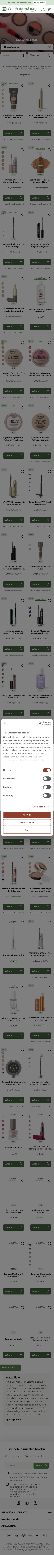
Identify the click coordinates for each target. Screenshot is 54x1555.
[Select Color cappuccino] (30, 1058)
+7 (3, 686)
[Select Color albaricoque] (3, 1116)
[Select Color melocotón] (3, 156)
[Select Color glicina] (30, 1260)
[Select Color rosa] (30, 351)
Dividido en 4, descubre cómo (20, 3)
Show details (39, 806)
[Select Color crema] (3, 287)
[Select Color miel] (3, 102)
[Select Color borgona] (30, 486)
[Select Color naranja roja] (3, 669)
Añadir (8, 133)
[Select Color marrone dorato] (30, 482)
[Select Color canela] (3, 89)
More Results (8, 1367)
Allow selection (27, 822)
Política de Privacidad (34, 1473)
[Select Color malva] (30, 355)
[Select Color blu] (30, 611)
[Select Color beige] (3, 98)
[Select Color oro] (3, 1060)
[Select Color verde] (3, 222)
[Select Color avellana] (3, 665)
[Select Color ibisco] (30, 1129)
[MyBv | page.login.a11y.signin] (43, 9)
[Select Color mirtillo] (30, 1133)
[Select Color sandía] (3, 1129)
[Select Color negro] (30, 474)
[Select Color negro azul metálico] (3, 231)
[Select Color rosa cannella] (3, 871)
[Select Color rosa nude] (3, 1121)
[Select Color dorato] (3, 85)
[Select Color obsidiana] (30, 1244)
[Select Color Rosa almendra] (3, 1064)
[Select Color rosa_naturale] (3, 863)
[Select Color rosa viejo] (3, 1068)
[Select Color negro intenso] (3, 214)
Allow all (27, 815)
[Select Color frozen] (3, 678)
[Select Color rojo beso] (3, 875)
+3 (3, 1137)
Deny (27, 830)
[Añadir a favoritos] (22, 85)
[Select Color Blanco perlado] (3, 1052)
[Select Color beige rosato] (30, 1252)
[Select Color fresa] (30, 347)
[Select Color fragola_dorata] (3, 674)
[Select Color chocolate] (3, 235)
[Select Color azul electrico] (30, 490)
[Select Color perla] (30, 545)
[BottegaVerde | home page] (26, 9)
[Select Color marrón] (30, 478)
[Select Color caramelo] (3, 106)
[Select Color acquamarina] (30, 1256)
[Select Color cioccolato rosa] (3, 867)
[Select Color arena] (3, 164)
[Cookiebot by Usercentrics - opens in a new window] (39, 723)
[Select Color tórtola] (30, 1062)
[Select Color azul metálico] (3, 227)
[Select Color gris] (3, 218)
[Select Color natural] (3, 94)
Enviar (39, 1465)
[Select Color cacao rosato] (3, 859)
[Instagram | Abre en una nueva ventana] (35, 1505)
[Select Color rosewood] (3, 1125)
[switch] (47, 778)
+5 (3, 879)
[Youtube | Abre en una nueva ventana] (27, 1505)
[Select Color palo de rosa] (30, 1248)
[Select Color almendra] (3, 168)
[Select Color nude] (3, 682)
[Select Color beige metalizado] (3, 1056)
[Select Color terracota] (3, 152)
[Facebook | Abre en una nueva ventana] (18, 1505)
